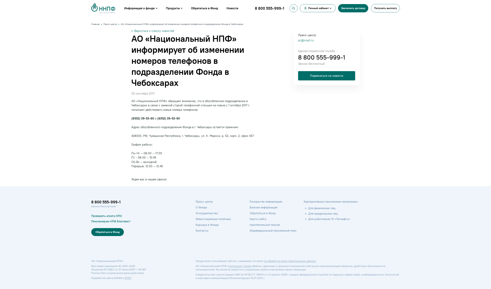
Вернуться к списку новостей (154, 31)
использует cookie (239, 266)
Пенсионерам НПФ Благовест (111, 221)
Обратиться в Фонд (204, 8)
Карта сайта (258, 219)
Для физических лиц (322, 208)
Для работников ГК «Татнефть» (329, 219)
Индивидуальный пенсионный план (273, 230)
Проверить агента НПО (106, 215)
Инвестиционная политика (213, 219)
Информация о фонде (139, 8)
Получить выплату (385, 8)
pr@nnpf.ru (306, 40)
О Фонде (201, 207)
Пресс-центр (204, 201)
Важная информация (263, 207)
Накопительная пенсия (265, 224)
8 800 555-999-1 (321, 57)
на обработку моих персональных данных (290, 261)
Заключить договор (353, 8)
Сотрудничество (207, 213)
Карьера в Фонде (207, 224)
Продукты (173, 8)
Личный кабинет (318, 8)
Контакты (202, 230)
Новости (232, 8)
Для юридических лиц (323, 213)
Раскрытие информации (266, 201)
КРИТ (128, 278)
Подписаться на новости (326, 76)
